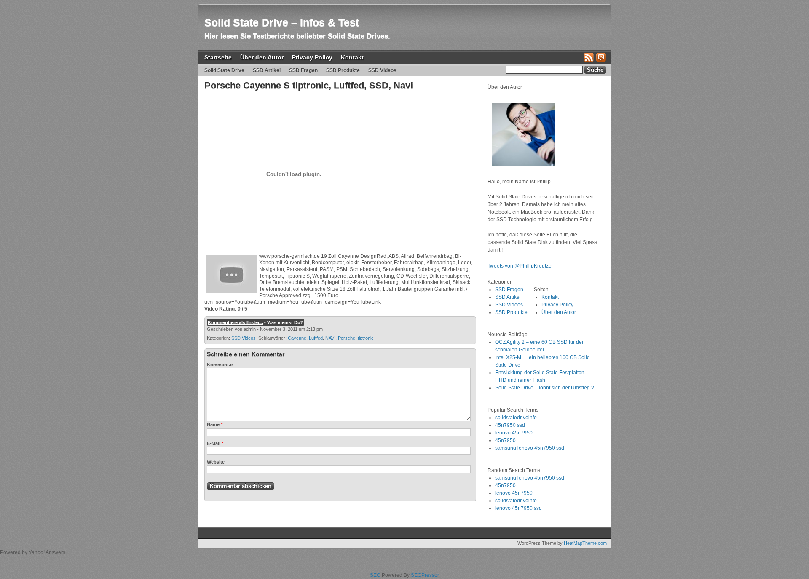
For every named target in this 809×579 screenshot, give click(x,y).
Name (214, 424)
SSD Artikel (267, 70)
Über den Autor (262, 57)
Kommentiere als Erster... (235, 322)
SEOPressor (425, 575)
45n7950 (505, 440)
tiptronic (366, 337)
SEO (375, 575)
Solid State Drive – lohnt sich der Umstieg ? (544, 388)
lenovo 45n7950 (514, 433)
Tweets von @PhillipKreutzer (521, 266)
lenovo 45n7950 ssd (518, 508)
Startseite (218, 57)
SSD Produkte (343, 70)
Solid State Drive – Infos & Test (281, 22)
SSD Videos (382, 70)
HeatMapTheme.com (585, 543)
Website (216, 461)
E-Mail (215, 443)
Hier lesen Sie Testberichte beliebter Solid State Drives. (297, 36)
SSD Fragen (303, 70)
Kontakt (352, 57)
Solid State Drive (224, 70)
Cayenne (297, 337)
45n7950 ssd (510, 425)
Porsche (346, 337)
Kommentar (220, 364)
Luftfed (316, 337)
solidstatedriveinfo (516, 418)
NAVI (330, 337)
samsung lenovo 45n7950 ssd (529, 448)
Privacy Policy (312, 57)
